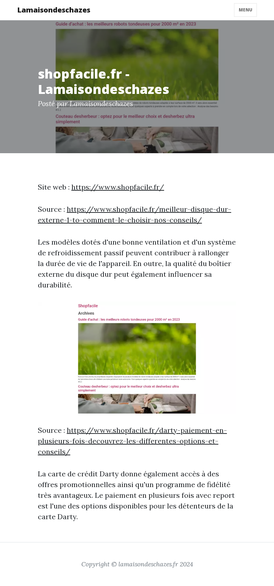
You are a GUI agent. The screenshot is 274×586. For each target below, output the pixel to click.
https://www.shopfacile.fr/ (117, 186)
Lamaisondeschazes (53, 10)
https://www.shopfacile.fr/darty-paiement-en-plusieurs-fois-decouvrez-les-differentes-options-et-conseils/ (132, 441)
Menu (245, 10)
